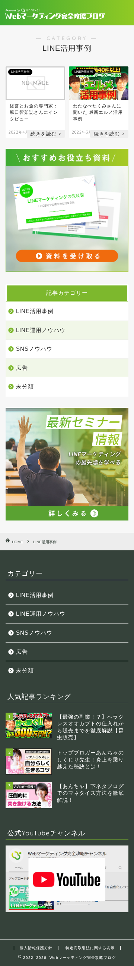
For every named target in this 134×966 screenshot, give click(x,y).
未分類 (25, 386)
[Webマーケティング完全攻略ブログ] (55, 13)
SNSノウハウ (34, 349)
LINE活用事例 (35, 311)
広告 (22, 368)
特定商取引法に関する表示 (90, 948)
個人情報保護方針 (36, 948)
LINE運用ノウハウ (41, 330)
